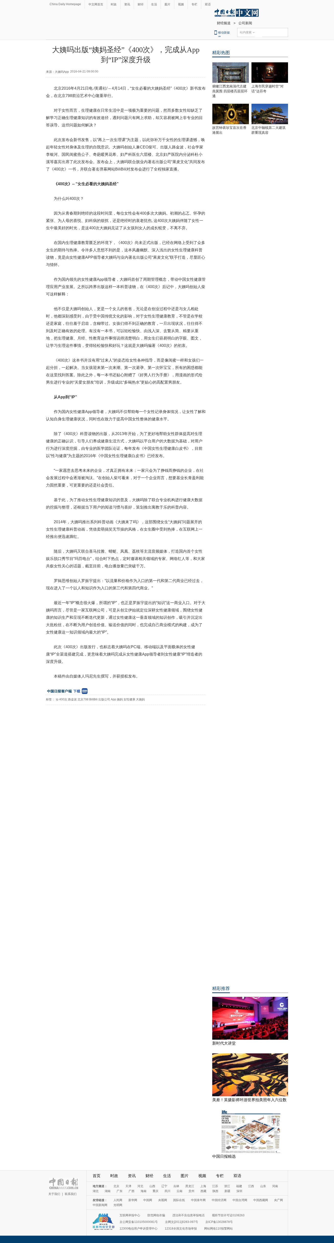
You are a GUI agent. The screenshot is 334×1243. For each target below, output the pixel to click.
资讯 (127, 4)
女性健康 (129, 699)
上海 (203, 1186)
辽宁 (164, 1186)
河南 (275, 1186)
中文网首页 (96, 4)
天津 (128, 1186)
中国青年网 (198, 1200)
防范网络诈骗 (156, 1215)
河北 (140, 1186)
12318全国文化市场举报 (181, 1228)
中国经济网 (219, 1200)
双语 (208, 4)
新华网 (132, 1200)
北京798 (83, 699)
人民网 (117, 1200)
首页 (96, 1176)
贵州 (191, 1191)
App (113, 699)
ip (57, 699)
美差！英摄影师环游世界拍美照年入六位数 (249, 1100)
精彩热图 (221, 52)
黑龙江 (189, 1186)
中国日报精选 (224, 1156)
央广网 (278, 1200)
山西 (152, 1186)
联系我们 (71, 1194)
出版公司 (104, 699)
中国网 (147, 1200)
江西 (251, 1186)
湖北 (96, 1191)
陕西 (215, 1191)
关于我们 (54, 1194)
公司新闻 (245, 23)
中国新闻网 (100, 1205)
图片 (167, 4)
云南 (179, 1191)
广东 (119, 1191)
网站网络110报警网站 (218, 1228)
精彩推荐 (221, 988)
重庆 (155, 1191)
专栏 (194, 4)
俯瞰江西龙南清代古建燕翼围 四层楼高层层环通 (229, 91)
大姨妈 (140, 699)
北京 (116, 1186)
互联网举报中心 (130, 1215)
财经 (141, 4)
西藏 (203, 1191)
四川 (167, 1191)
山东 (263, 1186)
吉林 (176, 1186)
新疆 (227, 1191)
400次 (63, 699)
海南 (143, 1191)
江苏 (215, 1186)
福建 (239, 1186)
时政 (114, 4)
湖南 (108, 1191)
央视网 (162, 1200)
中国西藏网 (260, 1200)
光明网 (117, 1205)
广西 (131, 1191)
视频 (181, 4)
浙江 (227, 1186)
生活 (154, 4)
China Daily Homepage (65, 4)
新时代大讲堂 (224, 1043)
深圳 (239, 1191)
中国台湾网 (240, 1200)
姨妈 (120, 699)
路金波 (72, 699)
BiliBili (93, 699)
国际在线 (179, 1200)
